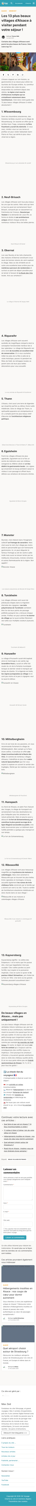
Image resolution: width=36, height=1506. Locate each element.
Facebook (5, 1485)
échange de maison (20, 1092)
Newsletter (5, 1476)
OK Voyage (25, 1496)
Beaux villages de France (17, 1159)
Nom (5, 1203)
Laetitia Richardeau (18, 1318)
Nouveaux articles (8, 1452)
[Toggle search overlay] (11, 3)
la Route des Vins (26, 273)
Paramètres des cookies (18, 1501)
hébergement (18, 1090)
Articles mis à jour (8, 1456)
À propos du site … (8, 1443)
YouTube (4, 1480)
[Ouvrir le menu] (33, 3)
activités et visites (16, 1085)
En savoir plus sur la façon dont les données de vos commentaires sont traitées (16, 1250)
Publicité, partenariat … (10, 1460)
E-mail (6, 1212)
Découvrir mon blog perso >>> (15, 1433)
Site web (6, 1220)
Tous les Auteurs (7, 1447)
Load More (18, 1381)
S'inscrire (28, 3)
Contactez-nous (7, 1465)
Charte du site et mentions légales (18, 1499)
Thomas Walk (15, 36)
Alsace (4, 11)
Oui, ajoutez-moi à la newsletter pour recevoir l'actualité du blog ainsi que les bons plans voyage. (17, 1230)
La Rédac (15, 1366)
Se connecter (19, 3)
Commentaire (8, 1185)
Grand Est (12, 11)
